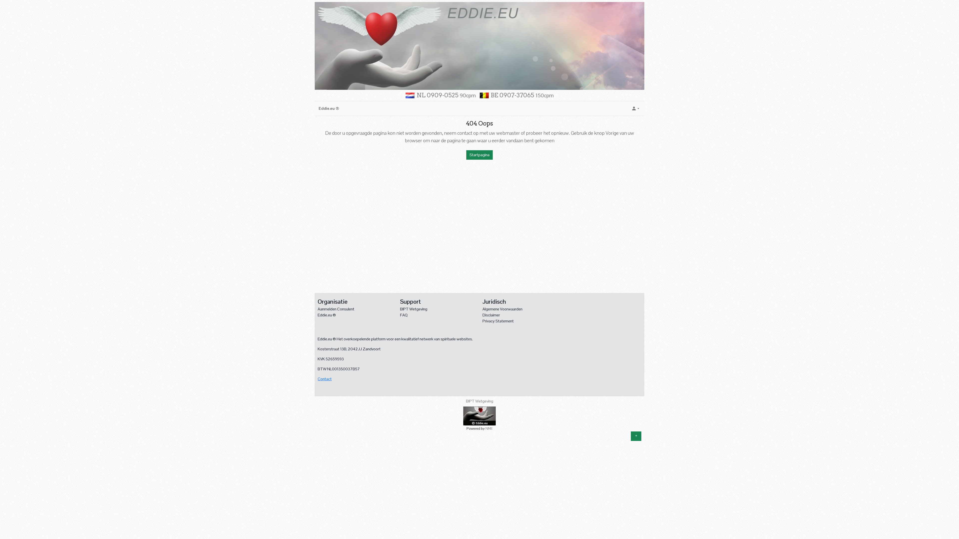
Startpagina (479, 154)
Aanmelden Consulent (336, 309)
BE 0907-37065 (522, 95)
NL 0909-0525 (446, 95)
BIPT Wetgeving (413, 309)
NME (489, 428)
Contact (325, 379)
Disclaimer (491, 315)
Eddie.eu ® (329, 108)
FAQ (404, 315)
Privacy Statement (498, 321)
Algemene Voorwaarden (502, 309)
